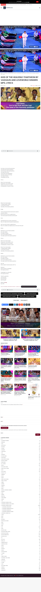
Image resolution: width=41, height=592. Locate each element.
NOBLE (2, 523)
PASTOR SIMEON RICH (5, 534)
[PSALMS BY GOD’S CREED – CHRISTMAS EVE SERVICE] (34, 361)
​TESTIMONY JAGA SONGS (5, 557)
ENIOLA (2, 465)
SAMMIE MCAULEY (4, 542)
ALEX (2, 443)
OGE (4, 314)
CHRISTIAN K (3, 451)
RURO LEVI (3, 540)
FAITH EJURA (3, 471)
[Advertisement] (20, 18)
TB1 (2, 554)
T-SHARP (2, 553)
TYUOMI (2, 562)
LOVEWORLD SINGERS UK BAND (7, 511)
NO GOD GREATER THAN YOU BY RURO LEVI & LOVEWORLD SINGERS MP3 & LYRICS (20, 366)
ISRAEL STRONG (4, 480)
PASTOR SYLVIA (4, 536)
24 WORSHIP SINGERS (5, 440)
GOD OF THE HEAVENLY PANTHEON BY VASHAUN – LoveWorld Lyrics (10, 286)
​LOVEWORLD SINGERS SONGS (8, 73)
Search (38, 434)
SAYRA (2, 545)
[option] (20, 318)
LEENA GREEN (3, 497)
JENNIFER (3, 485)
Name (2, 417)
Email (2, 421)
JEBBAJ (2, 482)
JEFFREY (2, 483)
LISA (2, 500)
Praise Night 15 (24, 300)
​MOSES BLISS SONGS (4, 520)
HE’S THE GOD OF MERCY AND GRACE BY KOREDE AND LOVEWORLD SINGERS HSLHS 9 (33, 354)
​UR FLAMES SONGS (4, 565)
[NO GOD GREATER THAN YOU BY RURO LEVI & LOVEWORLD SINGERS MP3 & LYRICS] (20, 361)
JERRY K (2, 486)
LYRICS (2, 514)
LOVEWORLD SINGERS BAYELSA (7, 508)
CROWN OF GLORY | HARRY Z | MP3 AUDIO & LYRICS (34, 397)
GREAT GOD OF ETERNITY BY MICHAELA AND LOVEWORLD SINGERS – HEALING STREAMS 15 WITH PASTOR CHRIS (20, 393)
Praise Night (16, 300)
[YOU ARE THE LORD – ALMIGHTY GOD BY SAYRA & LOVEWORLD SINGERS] (7, 361)
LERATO (2, 499)
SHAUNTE (3, 548)
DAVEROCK (3, 454)
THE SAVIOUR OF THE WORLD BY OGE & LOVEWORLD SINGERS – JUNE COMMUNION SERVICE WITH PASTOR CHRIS (13, 318)
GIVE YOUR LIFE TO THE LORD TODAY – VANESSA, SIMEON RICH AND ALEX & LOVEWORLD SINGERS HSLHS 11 (34, 380)
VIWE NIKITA (3, 570)
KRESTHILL (3, 496)
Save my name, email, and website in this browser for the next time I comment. (14, 425)
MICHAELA (3, 519)
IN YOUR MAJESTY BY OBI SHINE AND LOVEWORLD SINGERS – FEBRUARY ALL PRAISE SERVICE (6, 392)
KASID (2, 488)
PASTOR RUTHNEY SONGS (5, 531)
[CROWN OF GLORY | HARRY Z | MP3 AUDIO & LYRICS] (34, 390)
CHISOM (2, 448)
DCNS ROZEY (3, 457)
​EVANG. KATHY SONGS (5, 468)
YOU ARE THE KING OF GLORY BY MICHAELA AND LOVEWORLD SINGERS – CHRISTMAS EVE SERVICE (6, 380)
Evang (6, 282)
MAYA (2, 517)
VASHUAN (3, 568)
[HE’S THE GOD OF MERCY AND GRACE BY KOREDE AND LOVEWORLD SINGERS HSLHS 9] (34, 349)
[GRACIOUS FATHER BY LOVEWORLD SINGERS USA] (7, 349)
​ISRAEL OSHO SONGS (4, 479)
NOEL (2, 525)
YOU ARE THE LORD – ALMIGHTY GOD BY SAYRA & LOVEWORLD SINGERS (6, 366)
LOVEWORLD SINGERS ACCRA (6, 502)
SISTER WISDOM (4, 551)
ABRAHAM (3, 442)
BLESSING (3, 446)
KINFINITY (3, 491)
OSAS (2, 528)
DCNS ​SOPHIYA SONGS (5, 459)
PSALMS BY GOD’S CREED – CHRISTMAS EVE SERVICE (33, 366)
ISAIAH (2, 477)
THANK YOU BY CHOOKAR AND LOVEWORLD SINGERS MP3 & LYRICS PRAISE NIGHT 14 (19, 354)
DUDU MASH (3, 462)
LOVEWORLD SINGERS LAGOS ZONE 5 (7, 503)
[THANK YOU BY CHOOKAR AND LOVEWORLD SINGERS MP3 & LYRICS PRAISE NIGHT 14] (20, 349)
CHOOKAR (3, 449)
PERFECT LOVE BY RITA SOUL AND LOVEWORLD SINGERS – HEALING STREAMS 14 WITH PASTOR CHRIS (20, 379)
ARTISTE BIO (3, 445)
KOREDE (2, 494)
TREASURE (3, 559)
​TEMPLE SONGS (4, 556)
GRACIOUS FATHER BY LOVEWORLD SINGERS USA (5, 354)
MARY (2, 516)
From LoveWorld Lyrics (19, 575)
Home (2, 73)
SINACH (2, 550)
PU (1, 537)
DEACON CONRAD (4, 460)
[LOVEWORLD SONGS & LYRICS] (8, 7)
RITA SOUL (3, 539)
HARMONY (3, 474)
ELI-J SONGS (3, 463)
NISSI (2, 522)
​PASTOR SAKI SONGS (4, 533)
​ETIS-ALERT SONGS (4, 466)
